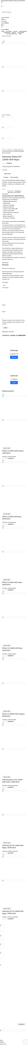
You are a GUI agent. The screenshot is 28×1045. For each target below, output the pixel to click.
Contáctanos (4, 999)
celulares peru (11, 184)
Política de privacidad (5, 1014)
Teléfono (2, 1004)
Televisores (2, 992)
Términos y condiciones (5, 1009)
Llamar (14, 382)
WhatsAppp (2, 1001)
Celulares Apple (12, 456)
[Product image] (14, 431)
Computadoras (3, 982)
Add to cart (7, 173)
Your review (5, 287)
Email (4, 311)
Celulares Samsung (18, 149)
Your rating (5, 282)
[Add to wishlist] (11, 445)
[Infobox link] (13, 929)
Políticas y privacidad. (10, 972)
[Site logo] (10, 3)
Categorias (3, 974)
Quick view (8, 445)
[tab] (10, 191)
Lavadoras (2, 994)
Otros (1, 997)
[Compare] (4, 445)
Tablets (1, 989)
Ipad (1, 987)
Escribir (14, 357)
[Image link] (13, 1030)
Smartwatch (2, 984)
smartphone (18, 184)
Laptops (2, 979)
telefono (4, 186)
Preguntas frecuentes (5, 1006)
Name (4, 305)
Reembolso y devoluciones (6, 1011)
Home (4, 149)
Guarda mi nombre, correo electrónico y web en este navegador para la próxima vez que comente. (13, 322)
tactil (23, 184)
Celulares (9, 149)
